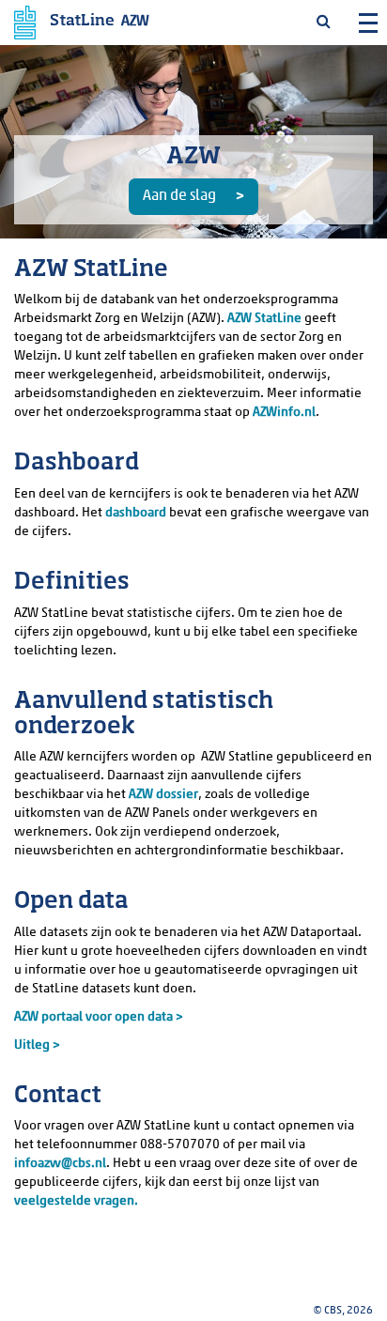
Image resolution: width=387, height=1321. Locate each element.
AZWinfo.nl (284, 413)
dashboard (135, 513)
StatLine (82, 21)
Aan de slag (179, 196)
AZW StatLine (264, 319)
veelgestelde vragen (74, 1201)
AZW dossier (163, 795)
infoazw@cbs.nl (60, 1164)
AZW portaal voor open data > (98, 1017)
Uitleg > (37, 1045)
